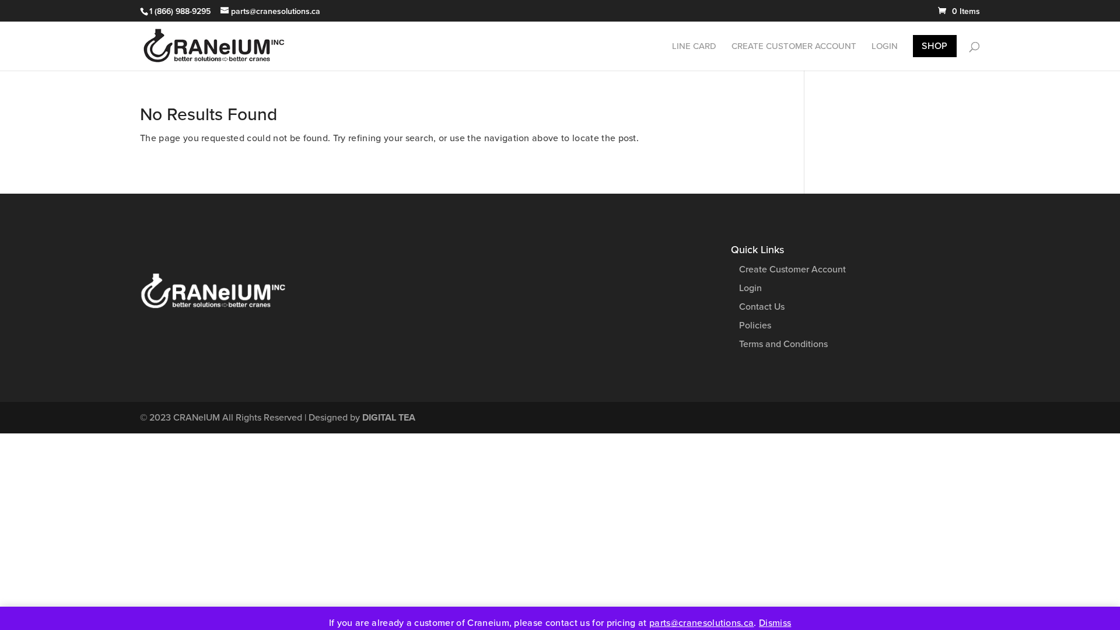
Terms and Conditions (783, 344)
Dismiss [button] (775, 623)
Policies (755, 325)
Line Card (694, 46)
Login (885, 46)
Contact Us (762, 307)
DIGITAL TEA (388, 418)
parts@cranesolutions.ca (701, 623)
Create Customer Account (794, 46)
